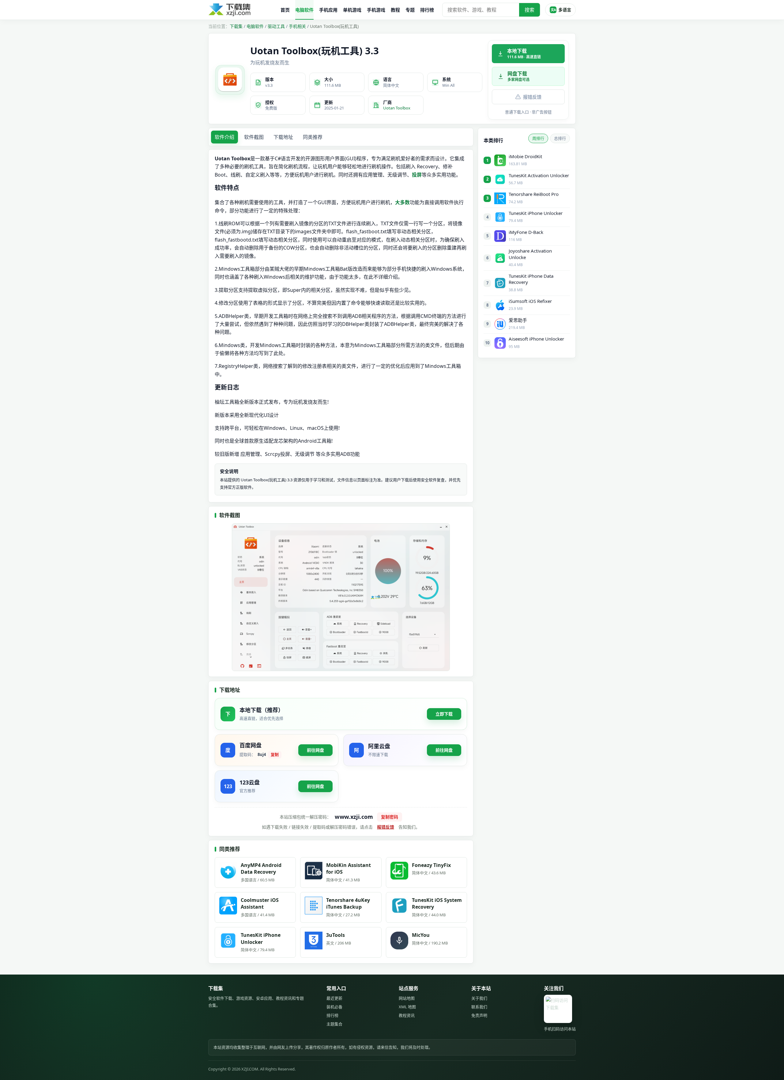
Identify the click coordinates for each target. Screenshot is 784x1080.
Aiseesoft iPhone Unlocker (536, 339)
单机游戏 (352, 10)
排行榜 (427, 10)
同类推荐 (312, 137)
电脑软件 (304, 10)
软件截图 (254, 137)
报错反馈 (532, 97)
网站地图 (407, 998)
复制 (275, 754)
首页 (285, 10)
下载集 (236, 26)
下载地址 (283, 137)
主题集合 (334, 1024)
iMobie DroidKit (525, 156)
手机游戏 (376, 10)
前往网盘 (315, 750)
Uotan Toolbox (396, 108)
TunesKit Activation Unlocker (539, 175)
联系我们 (479, 1006)
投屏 (417, 174)
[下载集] (242, 10)
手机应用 (328, 10)
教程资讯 (407, 1015)
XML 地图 (407, 1006)
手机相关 (297, 26)
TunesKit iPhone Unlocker (536, 213)
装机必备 (334, 1006)
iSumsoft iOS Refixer (530, 301)
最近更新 (334, 998)
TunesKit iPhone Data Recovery (531, 279)
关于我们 (479, 998)
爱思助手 (518, 320)
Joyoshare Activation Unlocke (530, 254)
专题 (410, 10)
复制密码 (389, 817)
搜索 (529, 9)
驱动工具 (276, 26)
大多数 (402, 202)
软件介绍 (224, 137)
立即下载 (444, 714)
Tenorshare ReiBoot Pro (534, 194)
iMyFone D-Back (526, 232)
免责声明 (479, 1015)
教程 (395, 10)
